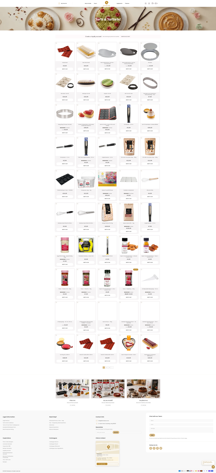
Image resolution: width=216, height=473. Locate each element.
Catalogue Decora (53, 441)
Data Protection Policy (8, 429)
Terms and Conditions (8, 422)
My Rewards (64, 3)
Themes (127, 3)
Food (95, 3)
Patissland (8, 471)
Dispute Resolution (53, 427)
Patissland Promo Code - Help (56, 420)
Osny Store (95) (6, 446)
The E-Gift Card (6, 459)
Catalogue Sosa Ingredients (56, 448)
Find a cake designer (8, 441)
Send (152, 435)
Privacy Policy (173, 438)
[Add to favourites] (56, 43)
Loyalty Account (7, 450)
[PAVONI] (72, 389)
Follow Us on (153, 445)
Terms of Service (181, 438)
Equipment (119, 3)
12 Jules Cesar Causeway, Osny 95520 (107, 423)
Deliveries (51, 425)
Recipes (5, 462)
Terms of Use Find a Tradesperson (11, 425)
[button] (208, 463)
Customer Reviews (7, 444)
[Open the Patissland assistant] (213, 466)
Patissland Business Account (7, 453)
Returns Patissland (53, 429)
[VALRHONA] (143, 389)
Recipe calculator (7, 448)
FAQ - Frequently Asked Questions (57, 422)
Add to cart (107, 69)
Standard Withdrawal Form (9, 427)
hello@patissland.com (103, 420)
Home (107, 16)
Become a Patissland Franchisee (8, 457)
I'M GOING (72, 405)
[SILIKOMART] (108, 389)
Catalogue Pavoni (53, 444)
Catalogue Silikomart (54, 446)
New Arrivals (88, 3)
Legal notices (6, 420)
